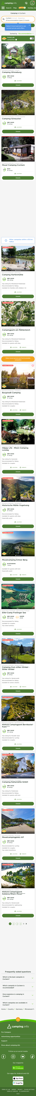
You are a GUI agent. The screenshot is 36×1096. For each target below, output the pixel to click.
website (24, 347)
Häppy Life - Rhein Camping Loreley (15, 449)
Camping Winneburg (11, 72)
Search (8, 8)
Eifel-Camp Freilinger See (14, 612)
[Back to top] (18, 1019)
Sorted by (13, 33)
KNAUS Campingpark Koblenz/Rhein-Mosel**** (13, 893)
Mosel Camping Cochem (13, 165)
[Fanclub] (22, 8)
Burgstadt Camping (11, 393)
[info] (16, 39)
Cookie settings (29, 1089)
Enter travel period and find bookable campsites (18, 359)
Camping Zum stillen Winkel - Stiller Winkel (16, 668)
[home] (18, 1026)
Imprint (14, 1089)
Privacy (20, 1089)
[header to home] (9, 3)
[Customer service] (26, 3)
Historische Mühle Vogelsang (15, 505)
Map (15, 8)
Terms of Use (6, 1089)
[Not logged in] (32, 3)
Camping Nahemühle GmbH (15, 782)
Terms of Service (12, 1091)
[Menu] (3, 8)
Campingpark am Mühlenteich (16, 330)
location (19, 80)
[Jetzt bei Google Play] (18, 1083)
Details (18, 85)
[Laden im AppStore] (18, 1078)
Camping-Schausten (11, 119)
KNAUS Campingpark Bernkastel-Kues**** (17, 725)
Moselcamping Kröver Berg (14, 560)
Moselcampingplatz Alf (13, 837)
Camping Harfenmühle (12, 275)
